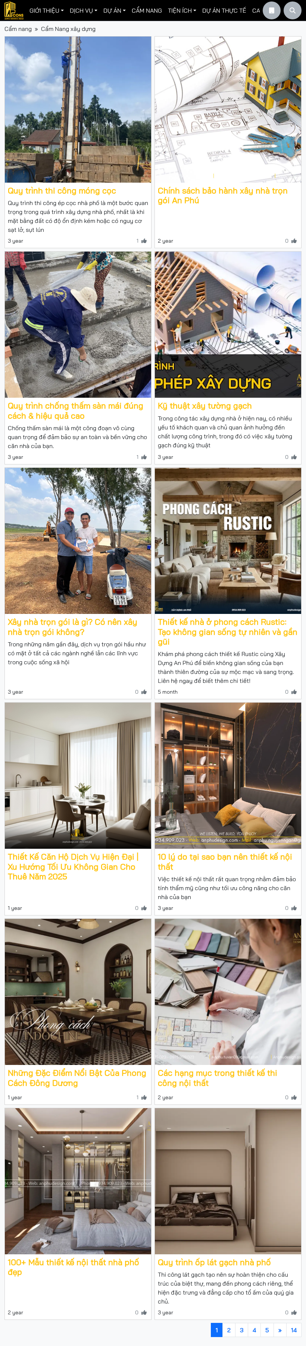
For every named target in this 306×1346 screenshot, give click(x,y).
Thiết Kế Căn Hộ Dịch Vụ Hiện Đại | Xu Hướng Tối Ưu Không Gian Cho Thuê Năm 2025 (73, 866)
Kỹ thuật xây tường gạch (205, 405)
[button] (46, 10)
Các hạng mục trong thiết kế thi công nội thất (217, 1078)
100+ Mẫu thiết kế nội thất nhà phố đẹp (73, 1267)
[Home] (14, 10)
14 (294, 1330)
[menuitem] (46, 10)
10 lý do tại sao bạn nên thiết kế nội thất (225, 861)
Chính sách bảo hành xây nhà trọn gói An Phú (223, 195)
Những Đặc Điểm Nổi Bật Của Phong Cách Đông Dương (77, 1078)
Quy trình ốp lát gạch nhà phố (214, 1262)
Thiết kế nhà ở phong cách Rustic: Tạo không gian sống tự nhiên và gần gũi (227, 632)
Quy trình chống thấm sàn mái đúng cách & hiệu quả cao (75, 410)
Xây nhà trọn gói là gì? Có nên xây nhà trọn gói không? (72, 627)
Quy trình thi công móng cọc (62, 190)
